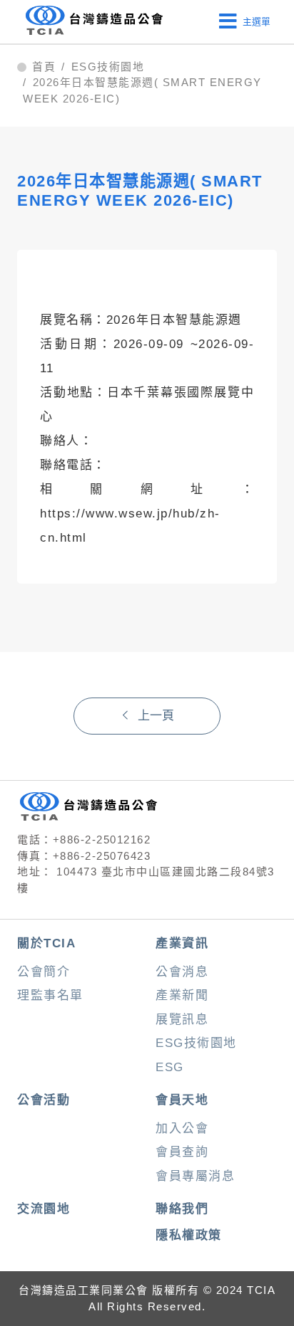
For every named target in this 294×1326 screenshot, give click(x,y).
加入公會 (182, 1128)
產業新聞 (182, 995)
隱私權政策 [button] (189, 1235)
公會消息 (182, 972)
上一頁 (156, 715)
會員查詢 (182, 1152)
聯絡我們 (182, 1209)
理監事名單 (50, 995)
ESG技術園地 (108, 67)
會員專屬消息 (195, 1176)
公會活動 (43, 1100)
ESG (170, 1067)
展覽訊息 (182, 1019)
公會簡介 (43, 972)
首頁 (44, 67)
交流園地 (43, 1209)
